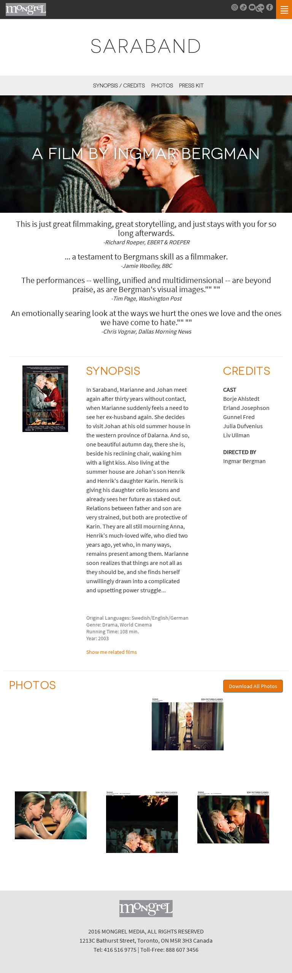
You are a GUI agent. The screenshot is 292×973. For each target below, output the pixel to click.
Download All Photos (253, 686)
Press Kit (191, 85)
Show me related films (111, 652)
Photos (162, 85)
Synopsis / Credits (119, 85)
